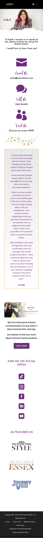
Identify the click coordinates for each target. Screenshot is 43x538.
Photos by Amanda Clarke (20, 532)
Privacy (7, 522)
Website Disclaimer (29, 522)
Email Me (21, 73)
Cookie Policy (20, 525)
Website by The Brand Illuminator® (20, 529)
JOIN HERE (21, 345)
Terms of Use (17, 522)
